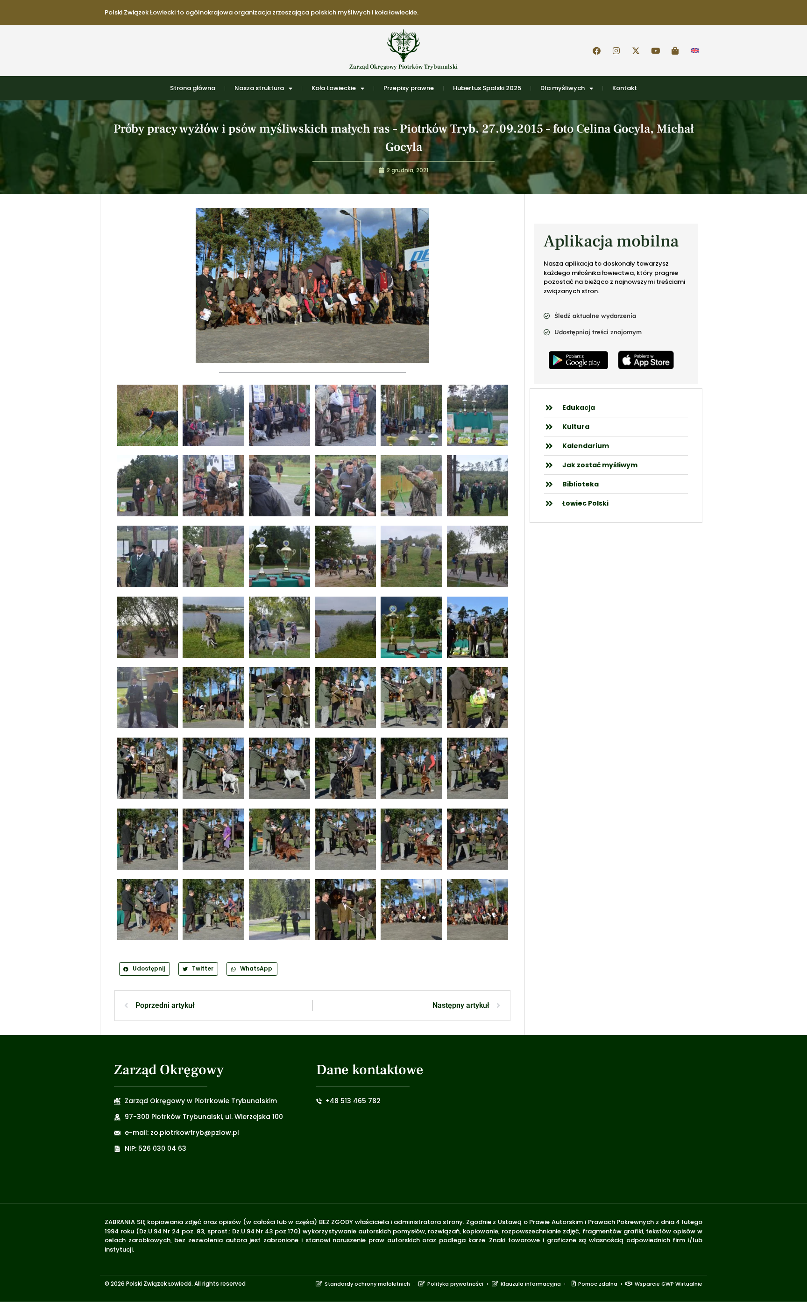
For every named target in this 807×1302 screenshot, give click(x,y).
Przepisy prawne (408, 88)
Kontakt (624, 88)
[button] (144, 969)
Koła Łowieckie (333, 88)
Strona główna (192, 88)
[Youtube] (655, 50)
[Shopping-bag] (675, 50)
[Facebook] (596, 50)
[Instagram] (616, 50)
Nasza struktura (259, 88)
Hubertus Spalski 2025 (487, 88)
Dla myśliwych (562, 88)
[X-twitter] (636, 50)
